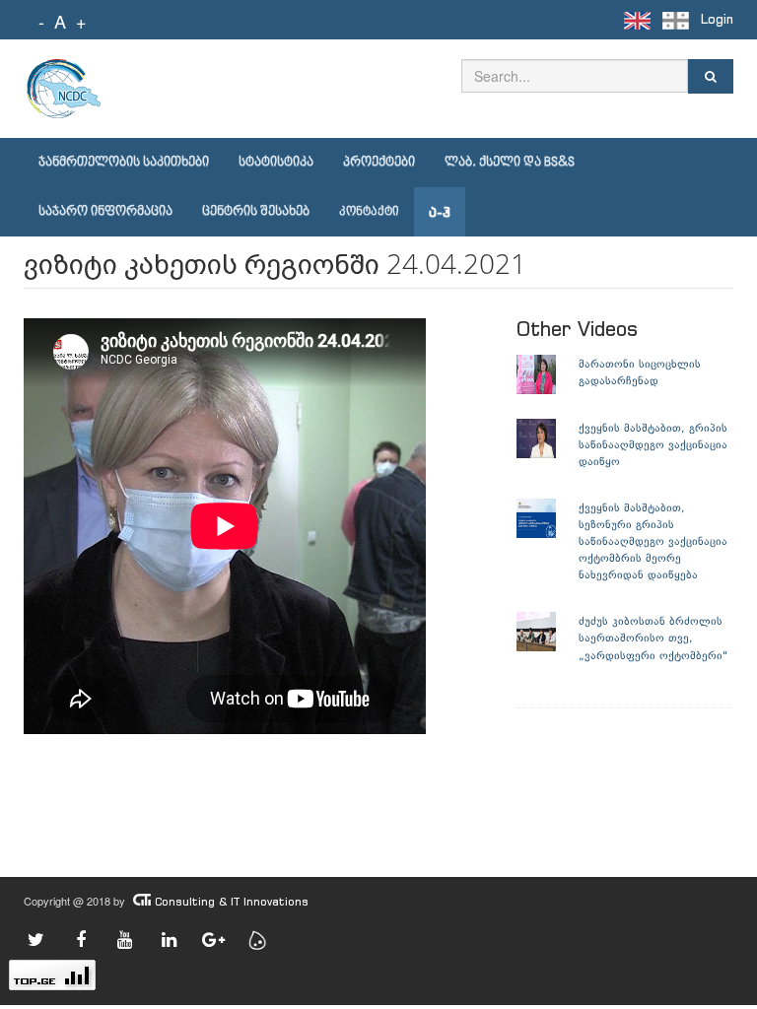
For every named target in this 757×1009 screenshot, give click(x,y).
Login (717, 19)
